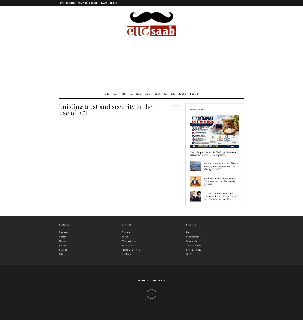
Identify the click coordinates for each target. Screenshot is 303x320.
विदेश (61, 3)
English (194, 94)
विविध (173, 94)
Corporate (191, 241)
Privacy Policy (193, 250)
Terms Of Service (131, 250)
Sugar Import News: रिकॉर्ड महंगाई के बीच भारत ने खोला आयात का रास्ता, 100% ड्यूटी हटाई (213, 154)
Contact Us (158, 280)
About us (143, 280)
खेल (131, 94)
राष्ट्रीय (106, 94)
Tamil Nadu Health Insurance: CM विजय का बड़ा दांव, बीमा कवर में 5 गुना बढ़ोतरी (220, 181)
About (125, 236)
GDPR (189, 254)
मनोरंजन (148, 94)
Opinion (114, 3)
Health (103, 3)
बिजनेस (138, 94)
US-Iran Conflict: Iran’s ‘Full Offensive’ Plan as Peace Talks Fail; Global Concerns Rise (220, 196)
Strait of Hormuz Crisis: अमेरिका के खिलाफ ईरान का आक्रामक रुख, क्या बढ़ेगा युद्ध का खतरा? (221, 166)
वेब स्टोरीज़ (182, 94)
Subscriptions (193, 236)
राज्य (114, 94)
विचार (165, 94)
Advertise (127, 245)
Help (188, 232)
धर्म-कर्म (157, 94)
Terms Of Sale (193, 245)
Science (93, 3)
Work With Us (129, 241)
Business (71, 3)
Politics (82, 3)
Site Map (126, 254)
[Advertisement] (151, 66)
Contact (126, 232)
